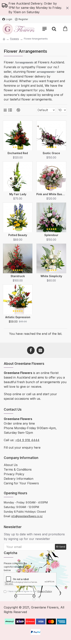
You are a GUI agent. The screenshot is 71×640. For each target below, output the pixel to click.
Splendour (51, 235)
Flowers (14, 38)
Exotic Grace (51, 153)
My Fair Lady (17, 194)
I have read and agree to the (30, 591)
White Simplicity (51, 276)
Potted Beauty (17, 235)
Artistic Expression (17, 317)
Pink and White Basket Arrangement (51, 194)
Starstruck (18, 276)
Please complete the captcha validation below (15, 567)
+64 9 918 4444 (27, 440)
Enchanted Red (18, 153)
